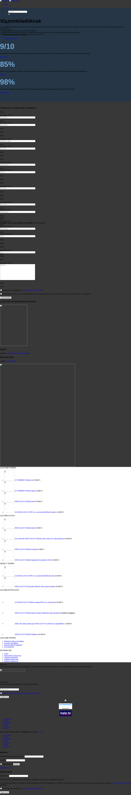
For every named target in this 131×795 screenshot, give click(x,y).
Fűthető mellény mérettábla (14, 641)
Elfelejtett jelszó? (6, 768)
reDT (41, 732)
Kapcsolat (7, 723)
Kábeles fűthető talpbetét (13, 645)
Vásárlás (7, 719)
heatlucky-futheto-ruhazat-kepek (18, 353)
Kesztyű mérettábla (11, 643)
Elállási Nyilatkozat (11, 661)
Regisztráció (4, 792)
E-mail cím (4, 776)
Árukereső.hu (65, 708)
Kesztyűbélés (9, 647)
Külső (9, 361)
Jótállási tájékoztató (11, 659)
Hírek (6, 725)
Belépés (16, 764)
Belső (14, 361)
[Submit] (9, 14)
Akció (6, 721)
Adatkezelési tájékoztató (122, 783)
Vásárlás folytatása (11, 38)
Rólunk (6, 726)
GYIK (6, 728)
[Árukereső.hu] (65, 705)
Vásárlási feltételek (11, 657)
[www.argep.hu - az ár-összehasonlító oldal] (65, 716)
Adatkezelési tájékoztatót (32, 788)
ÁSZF (6, 654)
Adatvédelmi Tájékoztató (32, 290)
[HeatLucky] (9, 1)
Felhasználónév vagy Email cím (12, 756)
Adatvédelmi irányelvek (12, 656)
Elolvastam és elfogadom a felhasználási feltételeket (21, 693)
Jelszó (3, 760)
